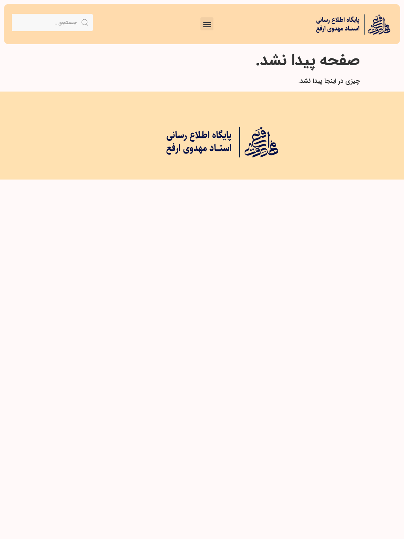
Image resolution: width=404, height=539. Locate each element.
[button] (206, 23)
